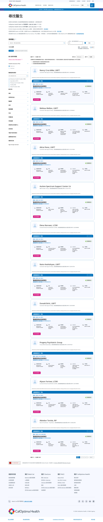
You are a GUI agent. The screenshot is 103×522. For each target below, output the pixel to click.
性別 (10, 113)
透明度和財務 (77, 482)
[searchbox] (37, 43)
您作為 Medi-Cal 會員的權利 (32, 490)
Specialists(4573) (14, 81)
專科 (10, 93)
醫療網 (10, 101)
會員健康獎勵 (12, 477)
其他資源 (11, 487)
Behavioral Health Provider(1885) (18, 79)
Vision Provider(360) (15, 86)
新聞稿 (75, 492)
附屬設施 (11, 117)
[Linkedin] (93, 501)
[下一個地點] (91, 81)
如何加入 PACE (61, 482)
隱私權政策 (41, 519)
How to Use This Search (15, 59)
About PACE (61, 477)
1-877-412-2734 (32, 26)
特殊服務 (11, 121)
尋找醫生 (45, 5)
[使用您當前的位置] (85, 43)
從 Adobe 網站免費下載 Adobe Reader (62, 463)
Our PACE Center (62, 480)
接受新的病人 (12, 97)
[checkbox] (9, 79)
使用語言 (11, 129)
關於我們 (76, 477)
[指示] (21, 59)
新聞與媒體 (76, 490)
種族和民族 (11, 140)
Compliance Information (58, 519)
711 (40, 24)
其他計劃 (27, 485)
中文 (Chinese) (75, 5)
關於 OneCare (44, 477)
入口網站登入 (92, 5)
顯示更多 (10, 89)
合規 (75, 485)
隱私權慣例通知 (26, 519)
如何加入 (27, 487)
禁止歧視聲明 (11, 519)
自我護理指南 (12, 482)
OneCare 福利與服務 (46, 482)
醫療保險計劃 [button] (38, 5)
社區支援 (27, 482)
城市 (10, 105)
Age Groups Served (13, 144)
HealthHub (50, 9)
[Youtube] (89, 501)
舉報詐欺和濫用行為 (77, 519)
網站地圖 (93, 519)
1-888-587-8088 (32, 24)
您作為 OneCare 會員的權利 (48, 487)
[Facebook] (79, 501)
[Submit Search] (15, 39)
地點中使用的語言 (13, 133)
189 (91, 457)
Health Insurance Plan (14, 63)
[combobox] (80, 57)
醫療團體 (11, 109)
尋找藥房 (46, 29)
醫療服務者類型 (12, 72)
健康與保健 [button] (50, 5)
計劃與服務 (11, 480)
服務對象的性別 (12, 136)
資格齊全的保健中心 (13, 125)
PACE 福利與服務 (62, 485)
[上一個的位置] (87, 81)
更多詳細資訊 (37, 99)
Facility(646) (13, 84)
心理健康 (27, 480)
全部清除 (11, 50)
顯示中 (86, 56)
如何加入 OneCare (45, 480)
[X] (82, 501)
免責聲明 (43, 490)
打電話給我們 (18, 1)
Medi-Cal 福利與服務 (30, 477)
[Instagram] (86, 501)
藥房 (42, 485)
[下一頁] (93, 457)
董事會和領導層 (78, 480)
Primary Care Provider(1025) (16, 82)
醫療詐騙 (76, 487)
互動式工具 (11, 485)
